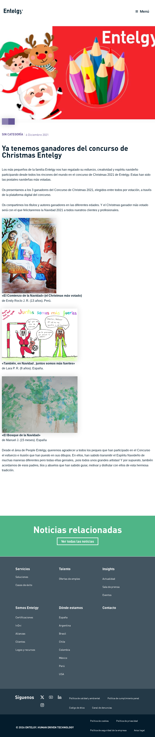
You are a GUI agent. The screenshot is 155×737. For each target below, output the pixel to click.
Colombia (64, 649)
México (63, 658)
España (63, 617)
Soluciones (22, 577)
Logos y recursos (25, 649)
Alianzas (20, 633)
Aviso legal (139, 730)
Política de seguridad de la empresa (108, 730)
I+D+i (18, 625)
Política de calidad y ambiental (84, 698)
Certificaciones (24, 617)
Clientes (20, 641)
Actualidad (108, 578)
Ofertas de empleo (69, 578)
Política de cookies (99, 720)
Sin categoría (12, 134)
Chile (62, 641)
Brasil (62, 633)
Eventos (107, 595)
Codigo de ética (76, 707)
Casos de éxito (24, 585)
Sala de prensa (110, 587)
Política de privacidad (127, 720)
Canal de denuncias (102, 707)
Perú (62, 666)
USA (61, 674)
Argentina (65, 625)
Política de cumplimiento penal (123, 698)
